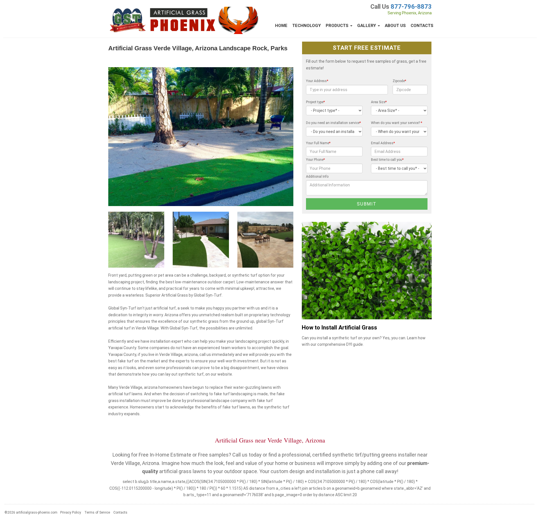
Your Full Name (318, 143)
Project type (315, 102)
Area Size (379, 102)
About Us (395, 25)
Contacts (422, 25)
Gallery (367, 25)
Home (281, 25)
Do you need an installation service (333, 123)
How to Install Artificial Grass (339, 328)
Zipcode (399, 81)
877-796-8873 (411, 6)
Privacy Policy (70, 512)
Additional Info (317, 177)
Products (338, 25)
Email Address (383, 143)
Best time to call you (387, 160)
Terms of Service (97, 512)
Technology (306, 25)
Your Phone (315, 160)
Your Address (317, 81)
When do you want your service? (396, 123)
